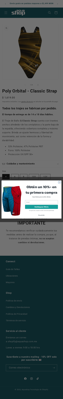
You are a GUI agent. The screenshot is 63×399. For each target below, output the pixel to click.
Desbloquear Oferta (41, 207)
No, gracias (41, 215)
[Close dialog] (59, 182)
